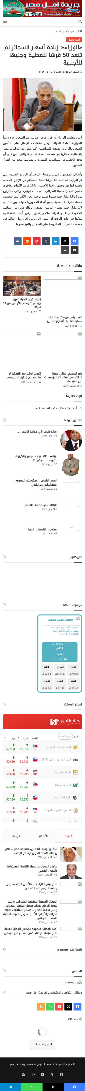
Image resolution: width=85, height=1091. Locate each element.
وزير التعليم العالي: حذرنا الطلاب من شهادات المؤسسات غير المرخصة (63, 377)
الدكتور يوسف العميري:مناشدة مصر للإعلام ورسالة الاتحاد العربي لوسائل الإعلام (31, 851)
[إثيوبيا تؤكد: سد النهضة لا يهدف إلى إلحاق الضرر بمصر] (22, 351)
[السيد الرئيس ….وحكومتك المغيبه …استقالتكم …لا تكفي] (71, 489)
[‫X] (65, 241)
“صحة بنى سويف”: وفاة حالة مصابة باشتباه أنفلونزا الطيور (64, 319)
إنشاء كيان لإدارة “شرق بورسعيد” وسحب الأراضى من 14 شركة (22, 303)
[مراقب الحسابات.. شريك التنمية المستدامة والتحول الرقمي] (71, 871)
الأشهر (43, 836)
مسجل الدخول (58, 407)
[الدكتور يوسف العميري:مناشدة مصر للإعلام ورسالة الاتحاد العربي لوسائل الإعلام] (71, 854)
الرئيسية (75, 31)
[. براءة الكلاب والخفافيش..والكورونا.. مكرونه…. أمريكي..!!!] (71, 465)
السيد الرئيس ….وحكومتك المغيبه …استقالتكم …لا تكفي (35, 482)
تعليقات (17, 836)
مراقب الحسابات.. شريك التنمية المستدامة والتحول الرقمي (32, 868)
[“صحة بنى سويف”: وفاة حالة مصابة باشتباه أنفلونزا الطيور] (63, 295)
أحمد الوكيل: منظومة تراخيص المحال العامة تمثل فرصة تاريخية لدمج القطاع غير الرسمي (30, 931)
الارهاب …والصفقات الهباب (41, 505)
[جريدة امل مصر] (42, 8)
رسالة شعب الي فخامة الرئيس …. (37, 431)
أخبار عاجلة (62, 31)
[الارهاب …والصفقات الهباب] (71, 514)
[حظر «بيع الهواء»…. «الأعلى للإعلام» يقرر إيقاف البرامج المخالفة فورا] (71, 889)
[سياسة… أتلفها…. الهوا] (71, 538)
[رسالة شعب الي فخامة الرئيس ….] (71, 440)
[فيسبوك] (74, 241)
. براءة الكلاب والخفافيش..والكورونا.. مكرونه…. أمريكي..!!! (36, 458)
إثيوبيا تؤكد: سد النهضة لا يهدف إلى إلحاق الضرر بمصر (24, 375)
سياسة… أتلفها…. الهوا (42, 529)
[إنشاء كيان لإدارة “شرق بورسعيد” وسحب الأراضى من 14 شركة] (22, 286)
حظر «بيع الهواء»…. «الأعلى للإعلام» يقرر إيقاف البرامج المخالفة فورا (32, 886)
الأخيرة (69, 836)
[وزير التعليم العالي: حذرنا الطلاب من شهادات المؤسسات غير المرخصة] (63, 351)
